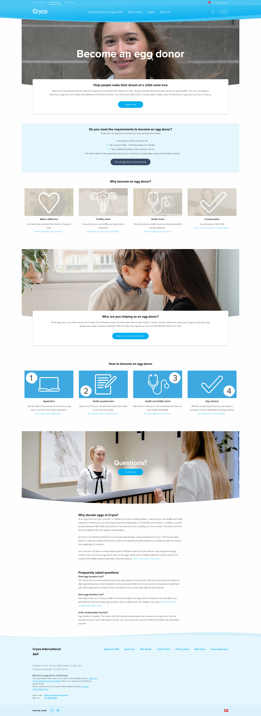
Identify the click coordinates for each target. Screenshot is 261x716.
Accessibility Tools (219, 649)
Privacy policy (182, 649)
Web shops (200, 649)
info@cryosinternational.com (56, 695)
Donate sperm (39, 2)
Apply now (129, 649)
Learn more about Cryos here (146, 558)
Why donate (135, 12)
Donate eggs (55, 2)
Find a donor (70, 2)
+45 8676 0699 (50, 698)
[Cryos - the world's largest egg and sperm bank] (40, 12)
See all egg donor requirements (130, 162)
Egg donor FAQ (111, 649)
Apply (151, 12)
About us (165, 12)
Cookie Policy (163, 649)
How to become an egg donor (105, 12)
